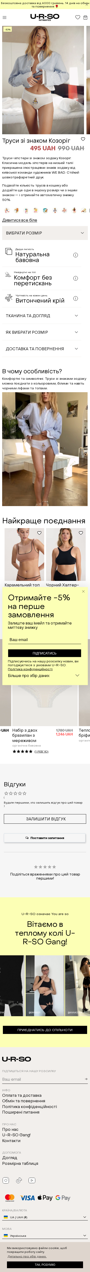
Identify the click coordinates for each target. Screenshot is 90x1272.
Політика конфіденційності (30, 668)
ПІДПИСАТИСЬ (44, 653)
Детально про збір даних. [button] (27, 1256)
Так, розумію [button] (45, 1264)
